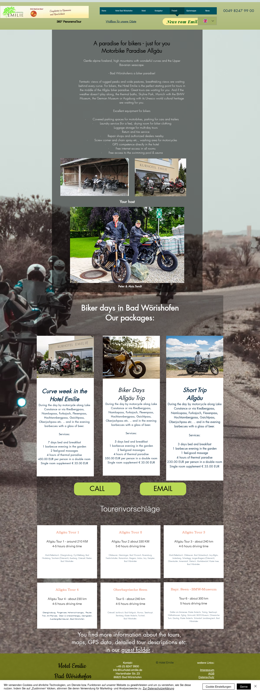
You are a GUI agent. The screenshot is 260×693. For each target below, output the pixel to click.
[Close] (255, 686)
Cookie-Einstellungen (218, 686)
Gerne (244, 686)
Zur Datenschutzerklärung (158, 688)
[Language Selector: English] (207, 21)
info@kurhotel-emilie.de (127, 670)
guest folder (135, 649)
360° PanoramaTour (69, 21)
